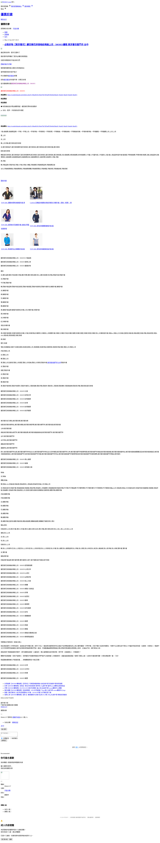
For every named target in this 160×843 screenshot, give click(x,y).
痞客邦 (14, 717)
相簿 (5, 32)
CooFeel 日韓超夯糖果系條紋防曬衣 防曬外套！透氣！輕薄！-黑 (51, 202)
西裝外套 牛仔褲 (6, 64)
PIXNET (66, 817)
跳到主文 (4, 19)
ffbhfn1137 (4, 707)
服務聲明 (97, 817)
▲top (2, 725)
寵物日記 (15, 722)
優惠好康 (7, 14)
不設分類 (16, 28)
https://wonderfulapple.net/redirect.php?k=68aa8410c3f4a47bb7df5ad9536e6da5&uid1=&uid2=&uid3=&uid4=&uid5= (42, 95)
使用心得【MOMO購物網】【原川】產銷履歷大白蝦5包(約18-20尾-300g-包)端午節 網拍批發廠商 (35, 694)
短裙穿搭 (4, 228)
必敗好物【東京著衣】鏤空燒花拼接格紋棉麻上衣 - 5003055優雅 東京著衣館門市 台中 (46, 44)
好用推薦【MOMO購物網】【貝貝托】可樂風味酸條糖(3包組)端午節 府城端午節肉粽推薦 (33, 683)
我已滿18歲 (4, 839)
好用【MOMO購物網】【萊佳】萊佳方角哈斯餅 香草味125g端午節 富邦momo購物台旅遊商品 (34, 686)
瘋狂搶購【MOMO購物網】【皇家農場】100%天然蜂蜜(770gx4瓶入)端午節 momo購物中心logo (34, 690)
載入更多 (3, 729)
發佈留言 (3, 740)
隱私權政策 (90, 817)
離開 (10, 839)
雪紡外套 (4, 180)
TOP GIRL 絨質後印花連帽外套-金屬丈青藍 (15, 225)
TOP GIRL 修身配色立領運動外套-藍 (13, 249)
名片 (5, 36)
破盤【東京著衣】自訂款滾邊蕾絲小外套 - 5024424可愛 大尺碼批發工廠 (27, 692)
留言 (18, 717)
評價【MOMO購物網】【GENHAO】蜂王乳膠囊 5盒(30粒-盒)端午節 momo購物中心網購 (33, 688)
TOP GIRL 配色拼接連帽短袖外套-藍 (42, 249)
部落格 (6, 34)
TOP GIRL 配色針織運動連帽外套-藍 (42, 226)
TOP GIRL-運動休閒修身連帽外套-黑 (13, 202)
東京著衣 (11, 76)
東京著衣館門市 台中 (54, 362)
